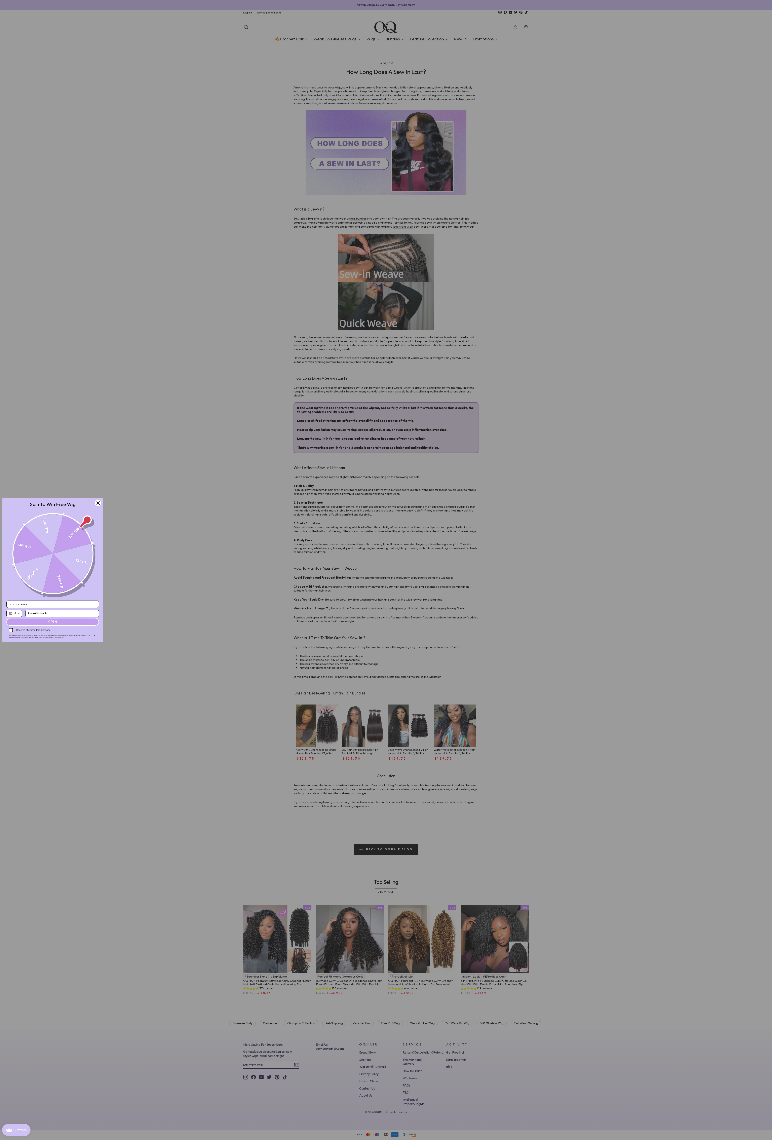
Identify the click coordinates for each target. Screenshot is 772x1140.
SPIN (52, 621)
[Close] (98, 503)
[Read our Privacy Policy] (94, 636)
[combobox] (14, 613)
